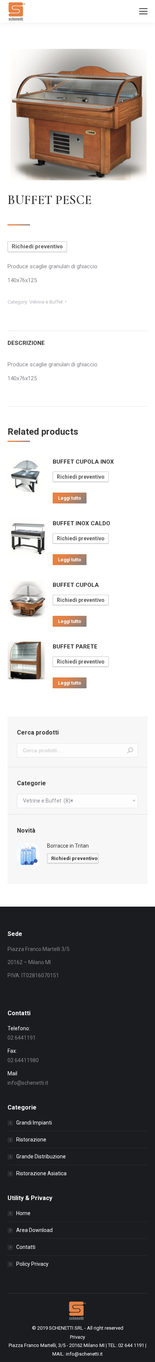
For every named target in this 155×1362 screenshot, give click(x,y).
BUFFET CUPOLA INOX (83, 461)
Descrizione (26, 343)
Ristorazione (31, 1140)
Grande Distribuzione (41, 1156)
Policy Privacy (32, 1264)
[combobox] (77, 801)
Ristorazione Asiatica (41, 1173)
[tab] (77, 339)
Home (23, 1213)
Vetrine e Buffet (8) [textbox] (48, 801)
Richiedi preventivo (37, 246)
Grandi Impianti (34, 1123)
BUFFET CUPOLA (76, 585)
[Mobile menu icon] (143, 11)
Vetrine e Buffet (46, 302)
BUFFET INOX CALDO (81, 523)
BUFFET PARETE (75, 646)
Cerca (130, 750)
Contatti (25, 1247)
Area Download (34, 1230)
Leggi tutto (69, 498)
